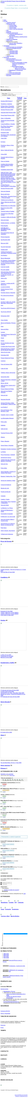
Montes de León (5, 488)
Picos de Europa (6, 541)
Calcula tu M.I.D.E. (5, 1011)
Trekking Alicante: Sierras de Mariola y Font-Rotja (8, 460)
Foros (2, 1027)
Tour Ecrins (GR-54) (6, 311)
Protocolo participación (12, 32)
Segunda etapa (13, 26)
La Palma (3, 451)
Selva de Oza (4, 464)
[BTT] (8, 780)
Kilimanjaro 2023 (5, 316)
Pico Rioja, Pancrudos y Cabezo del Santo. (7, 127)
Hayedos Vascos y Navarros (8, 292)
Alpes (2, 735)
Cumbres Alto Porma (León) (8, 346)
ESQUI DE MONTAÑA (15, 72)
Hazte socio (9, 40)
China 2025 (4, 154)
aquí (24, 893)
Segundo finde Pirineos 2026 (8, 112)
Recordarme (5, 888)
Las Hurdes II (4, 407)
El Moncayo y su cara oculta (8, 516)
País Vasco (4, 527)
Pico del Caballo (5, 269)
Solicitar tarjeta (4, 989)
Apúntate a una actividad (7, 774)
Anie (2, 305)
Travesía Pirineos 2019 (7, 433)
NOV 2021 (6, 956)
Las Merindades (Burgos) (7, 418)
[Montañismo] (6, 780)
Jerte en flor (4, 278)
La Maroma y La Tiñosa (7, 508)
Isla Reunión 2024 (5, 239)
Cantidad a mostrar (7, 95)
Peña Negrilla (4, 225)
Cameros (3, 360)
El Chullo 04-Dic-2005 (6, 732)
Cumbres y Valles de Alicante (8, 217)
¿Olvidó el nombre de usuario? (11, 890)
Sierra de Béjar (4, 329)
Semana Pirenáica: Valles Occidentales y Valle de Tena (8, 403)
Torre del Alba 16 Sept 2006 (8, 572)
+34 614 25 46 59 (5, 1056)
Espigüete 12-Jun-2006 (6, 611)
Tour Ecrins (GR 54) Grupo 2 (8, 308)
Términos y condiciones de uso (21, 1096)
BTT (10, 71)
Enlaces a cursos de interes (13, 74)
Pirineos (3, 768)
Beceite (3, 299)
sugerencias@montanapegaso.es (9, 1061)
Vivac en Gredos (5, 161)
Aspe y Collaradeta (6, 118)
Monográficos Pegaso (17, 66)
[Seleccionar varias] (1, 779)
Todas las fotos (10, 56)
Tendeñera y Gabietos (6, 104)
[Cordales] (4, 780)
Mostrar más (5, 833)
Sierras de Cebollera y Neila (8, 480)
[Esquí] (18, 780)
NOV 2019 (6, 957)
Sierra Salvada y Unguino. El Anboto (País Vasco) (8, 472)
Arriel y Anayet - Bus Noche (8, 530)
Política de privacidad (23, 1094)
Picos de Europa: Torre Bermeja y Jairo (6, 410)
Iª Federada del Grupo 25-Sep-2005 (10, 690)
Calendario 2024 (13, 51)
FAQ (7, 30)
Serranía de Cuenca (6, 457)
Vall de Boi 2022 (5, 376)
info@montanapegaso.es (7, 1060)
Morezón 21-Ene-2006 (6, 657)
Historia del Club (10, 23)
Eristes (2, 340)
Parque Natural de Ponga (7, 358)
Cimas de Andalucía (6, 484)
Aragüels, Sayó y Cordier (7, 414)
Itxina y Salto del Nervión (7, 150)
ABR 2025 (6, 953)
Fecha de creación (19, 98)
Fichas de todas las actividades (14, 47)
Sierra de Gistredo (5, 191)
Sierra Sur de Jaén (5, 352)
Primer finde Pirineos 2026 (7, 115)
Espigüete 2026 (5, 132)
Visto (25, 98)
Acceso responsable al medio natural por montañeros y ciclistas (19, 64)
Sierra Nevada (5, 702)
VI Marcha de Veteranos (7, 534)
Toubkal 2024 (4, 249)
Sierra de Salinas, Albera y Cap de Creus (7, 520)
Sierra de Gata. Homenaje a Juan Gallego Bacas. (8, 272)
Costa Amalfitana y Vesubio (8, 124)
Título (8, 98)
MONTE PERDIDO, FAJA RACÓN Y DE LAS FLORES (8, 178)
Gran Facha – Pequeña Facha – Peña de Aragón (8, 197)
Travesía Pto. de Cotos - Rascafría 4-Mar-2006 (12, 692)
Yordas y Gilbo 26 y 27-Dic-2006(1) (9, 612)
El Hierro (3, 141)
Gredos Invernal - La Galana (8, 222)
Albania (3, 437)
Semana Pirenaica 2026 (7, 109)
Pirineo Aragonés (5, 237)
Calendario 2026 (13, 53)
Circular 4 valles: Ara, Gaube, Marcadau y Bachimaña (8, 302)
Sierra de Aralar (5, 220)
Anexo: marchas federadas (16, 29)
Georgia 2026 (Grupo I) (6, 101)
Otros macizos (5, 765)
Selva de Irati (4, 395)
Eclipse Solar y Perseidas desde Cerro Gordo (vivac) (7, 107)
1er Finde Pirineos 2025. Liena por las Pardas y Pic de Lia (8, 182)
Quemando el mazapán (7, 513)
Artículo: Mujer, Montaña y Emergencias (15, 44)
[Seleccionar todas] (1, 780)
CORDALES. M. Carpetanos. (16, 970)
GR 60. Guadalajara (6, 129)
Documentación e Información (14, 60)
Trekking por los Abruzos (7, 200)
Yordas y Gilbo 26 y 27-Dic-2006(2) (9, 613)
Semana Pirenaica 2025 (7, 188)
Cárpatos (3, 496)
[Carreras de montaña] (13, 780)
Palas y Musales (5, 441)
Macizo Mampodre (5, 258)
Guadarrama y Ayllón (7, 662)
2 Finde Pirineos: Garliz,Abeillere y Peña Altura (8, 185)
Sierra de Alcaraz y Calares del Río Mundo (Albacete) (8, 349)
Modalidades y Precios (9, 991)
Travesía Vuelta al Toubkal (7, 211)
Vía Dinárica (4, 255)
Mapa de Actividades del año (13, 48)
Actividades (6, 45)
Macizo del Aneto (5, 194)
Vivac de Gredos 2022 (6, 364)
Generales (12, 61)
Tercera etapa (12, 27)
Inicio (4, 20)
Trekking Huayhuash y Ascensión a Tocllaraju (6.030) (8, 252)
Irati (10, 971)
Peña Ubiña (4, 468)
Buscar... (3, 86)
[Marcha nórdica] (20, 780)
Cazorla (3, 281)
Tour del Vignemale (6, 246)
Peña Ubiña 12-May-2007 (7, 615)
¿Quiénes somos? (11, 22)
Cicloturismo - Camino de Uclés (17, 966)
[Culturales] (22, 780)
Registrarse (5, 891)
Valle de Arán (4, 428)
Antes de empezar (11, 58)
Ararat (2, 338)
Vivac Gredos (4, 320)
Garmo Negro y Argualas (7, 445)
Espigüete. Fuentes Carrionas (8, 449)
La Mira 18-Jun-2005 (6, 655)
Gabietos (3, 425)
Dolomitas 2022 (5, 355)
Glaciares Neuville (5, 399)
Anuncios (3, 1025)
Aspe (2, 326)
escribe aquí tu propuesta (7, 1048)
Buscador (8, 75)
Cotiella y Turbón (5, 499)
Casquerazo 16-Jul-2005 (7, 656)
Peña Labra (4, 421)
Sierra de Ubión (5, 505)
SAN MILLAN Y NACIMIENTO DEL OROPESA (6, 229)
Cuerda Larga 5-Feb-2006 (7, 691)
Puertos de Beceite (5, 491)
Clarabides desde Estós (7, 169)
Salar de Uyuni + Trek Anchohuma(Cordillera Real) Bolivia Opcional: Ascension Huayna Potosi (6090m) (8, 174)
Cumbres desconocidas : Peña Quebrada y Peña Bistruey (7, 165)
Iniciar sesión (4, 886)
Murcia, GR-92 (4, 383)
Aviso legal (17, 1094)
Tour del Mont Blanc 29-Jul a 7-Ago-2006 (11, 762)
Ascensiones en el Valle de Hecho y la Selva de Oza (8, 524)
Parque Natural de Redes (7, 389)
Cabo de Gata (4, 368)
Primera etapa (12, 25)
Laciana (3, 332)
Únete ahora (12, 775)
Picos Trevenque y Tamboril (8, 454)
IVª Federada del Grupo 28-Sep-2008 (10, 696)
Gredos (3, 620)
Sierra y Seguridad (5, 1013)
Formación (6, 57)
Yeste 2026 (4, 138)
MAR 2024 (6, 955)
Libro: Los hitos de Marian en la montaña (20, 68)
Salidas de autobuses (11, 39)
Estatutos (8, 31)
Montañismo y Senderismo (16, 70)
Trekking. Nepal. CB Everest (8, 372)
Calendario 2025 (13, 52)
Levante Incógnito (5, 287)
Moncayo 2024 (4, 243)
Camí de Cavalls (5, 266)
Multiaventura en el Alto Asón (8, 205)
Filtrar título (5, 93)
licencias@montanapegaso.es (11, 1001)
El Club (5, 21)
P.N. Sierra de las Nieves (7, 295)
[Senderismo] (15, 780)
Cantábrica (4, 577)
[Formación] (11, 780)
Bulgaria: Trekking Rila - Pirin (8, 476)
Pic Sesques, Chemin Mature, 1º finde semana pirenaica (8, 261)
